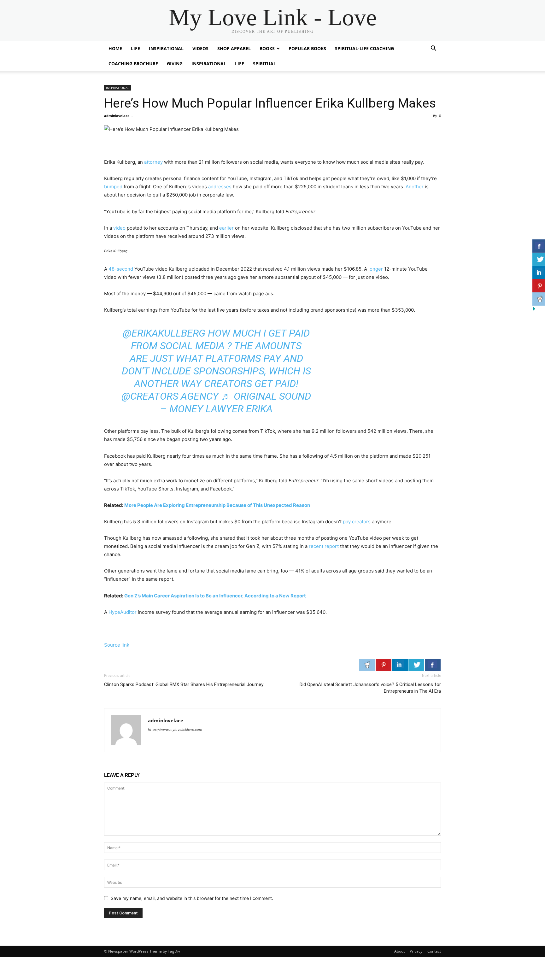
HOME (115, 48)
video (119, 228)
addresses (219, 187)
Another (415, 187)
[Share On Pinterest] (383, 665)
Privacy (416, 951)
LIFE (135, 48)
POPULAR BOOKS (307, 48)
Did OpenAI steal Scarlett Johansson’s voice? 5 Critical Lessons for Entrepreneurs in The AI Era (370, 688)
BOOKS (267, 48)
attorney (153, 162)
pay (347, 522)
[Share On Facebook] (433, 665)
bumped (113, 187)
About (399, 951)
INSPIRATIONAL (166, 48)
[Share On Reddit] (367, 665)
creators (361, 522)
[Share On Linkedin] (400, 665)
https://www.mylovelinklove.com (175, 729)
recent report (324, 546)
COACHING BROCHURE (133, 64)
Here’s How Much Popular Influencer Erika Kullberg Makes (270, 103)
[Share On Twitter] (416, 665)
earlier (226, 228)
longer (375, 269)
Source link (116, 645)
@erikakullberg (164, 333)
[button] (433, 49)
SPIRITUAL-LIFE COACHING (364, 48)
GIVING (175, 64)
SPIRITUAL (264, 64)
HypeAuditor (122, 612)
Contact (434, 951)
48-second (120, 269)
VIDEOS (200, 48)
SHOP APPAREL (234, 48)
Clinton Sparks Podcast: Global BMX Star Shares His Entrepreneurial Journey (183, 684)
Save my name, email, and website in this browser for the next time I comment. (192, 898)
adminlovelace (117, 115)
